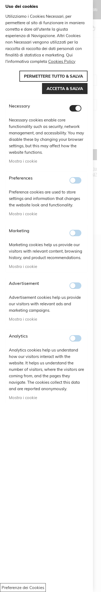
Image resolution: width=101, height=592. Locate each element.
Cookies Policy (61, 61)
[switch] (75, 108)
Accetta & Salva (65, 88)
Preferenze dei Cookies (23, 587)
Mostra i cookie (23, 161)
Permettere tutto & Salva (53, 76)
